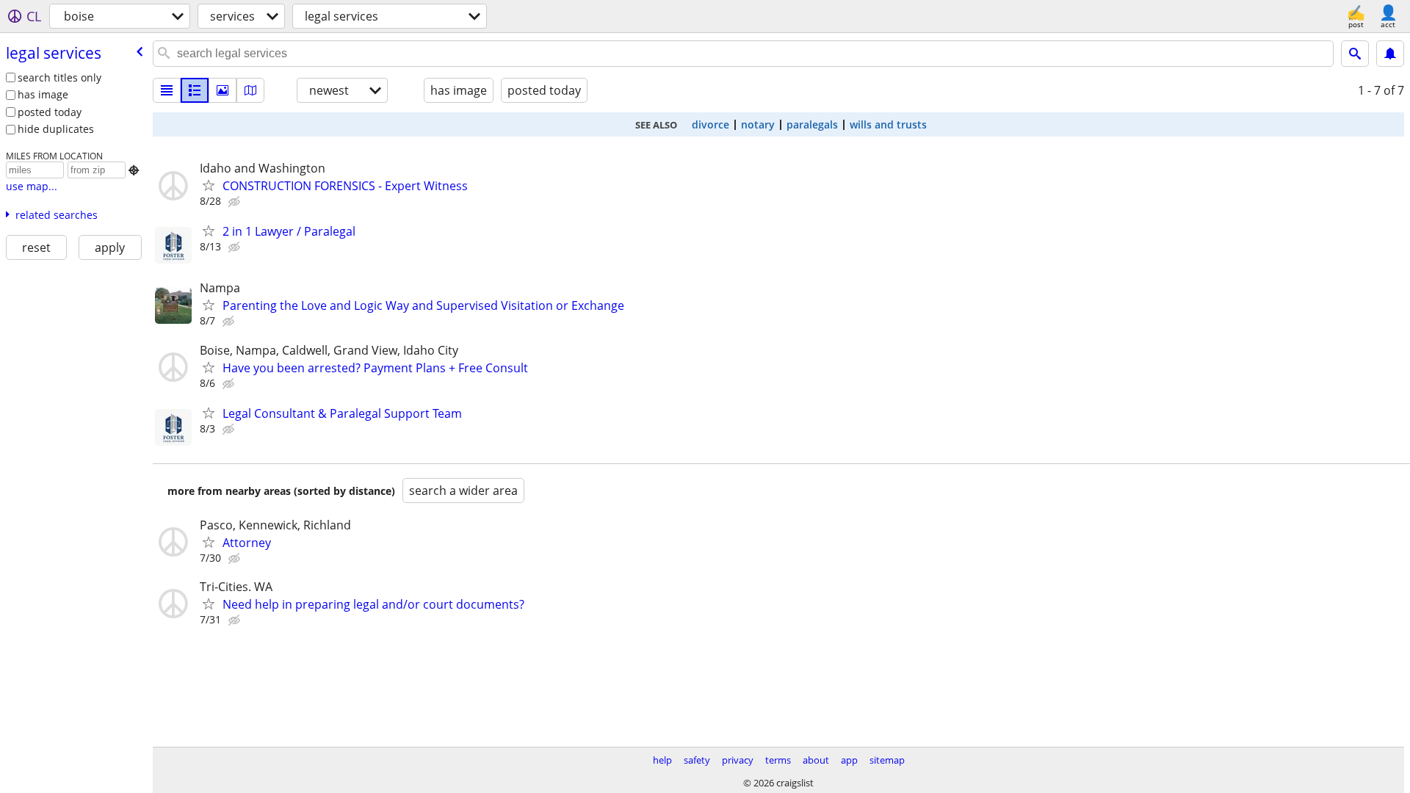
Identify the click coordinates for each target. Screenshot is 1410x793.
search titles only (59, 77)
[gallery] (222, 90)
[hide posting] (236, 202)
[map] (250, 90)
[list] (167, 90)
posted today (50, 112)
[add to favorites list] (208, 185)
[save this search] (1390, 53)
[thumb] (195, 90)
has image (43, 94)
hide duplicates (56, 129)
